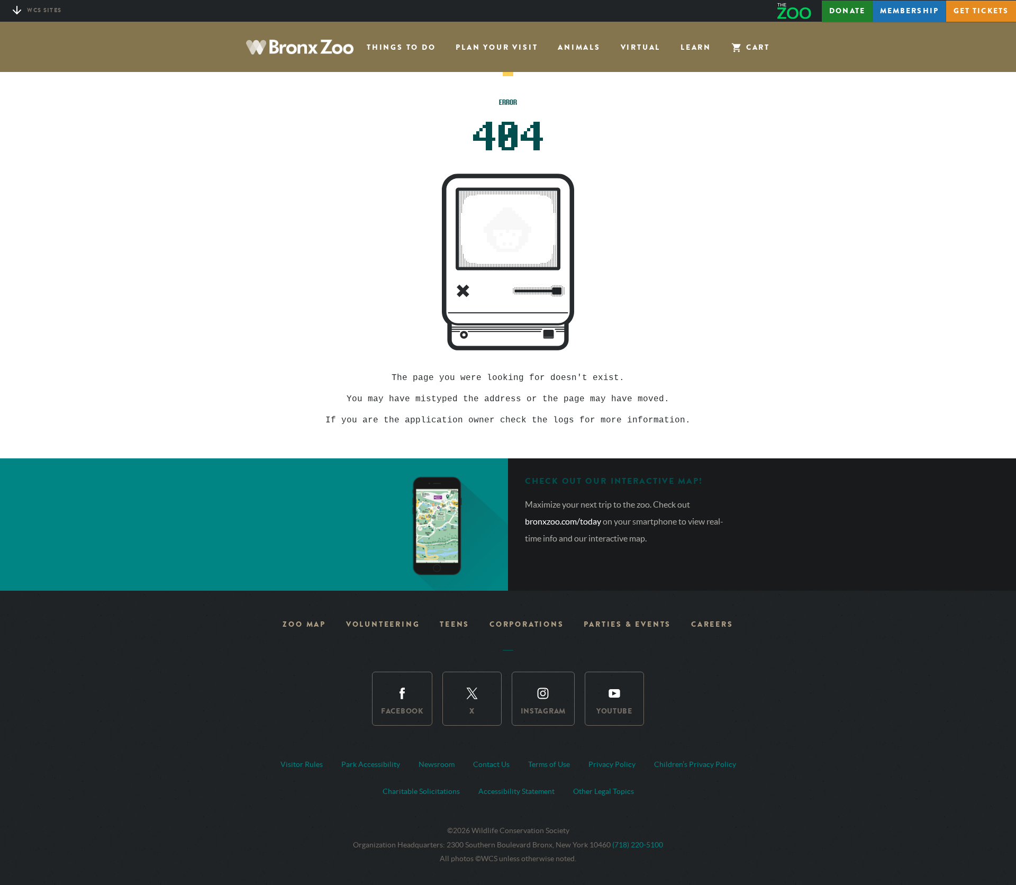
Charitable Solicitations (421, 791)
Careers (712, 624)
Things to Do (401, 47)
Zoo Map (304, 624)
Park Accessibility (370, 764)
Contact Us (491, 764)
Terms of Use (549, 764)
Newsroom (437, 764)
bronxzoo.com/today (564, 521)
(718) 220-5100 (637, 845)
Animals (579, 47)
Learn (696, 47)
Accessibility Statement (516, 791)
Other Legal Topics (603, 791)
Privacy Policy (612, 764)
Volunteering (383, 624)
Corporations (526, 624)
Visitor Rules (301, 764)
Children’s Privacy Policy (695, 764)
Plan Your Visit (497, 47)
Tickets (981, 11)
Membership (909, 11)
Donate (847, 11)
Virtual (641, 47)
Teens (454, 624)
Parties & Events (627, 624)
